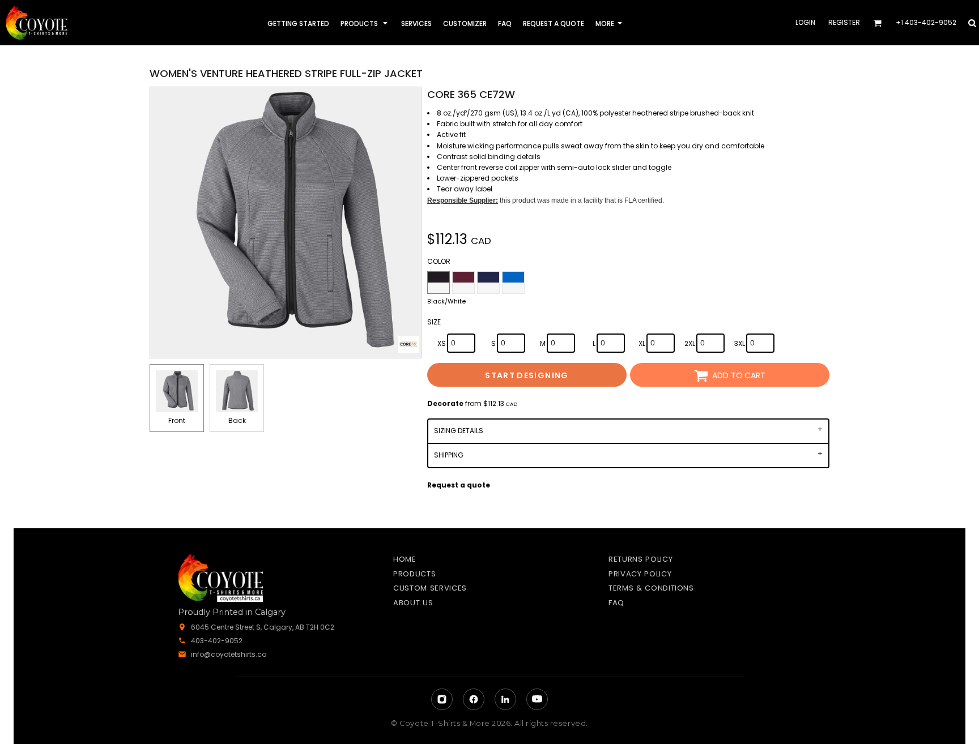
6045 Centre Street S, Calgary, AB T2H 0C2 (262, 627)
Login (805, 22)
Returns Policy (640, 559)
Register (844, 22)
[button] (365, 23)
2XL (689, 343)
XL (642, 343)
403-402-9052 (216, 640)
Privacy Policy (639, 573)
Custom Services (430, 588)
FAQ (616, 602)
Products (414, 573)
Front (176, 420)
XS (441, 343)
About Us (413, 602)
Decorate (445, 403)
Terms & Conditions (651, 588)
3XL (739, 343)
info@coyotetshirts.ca (229, 654)
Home (404, 559)
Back (237, 420)
